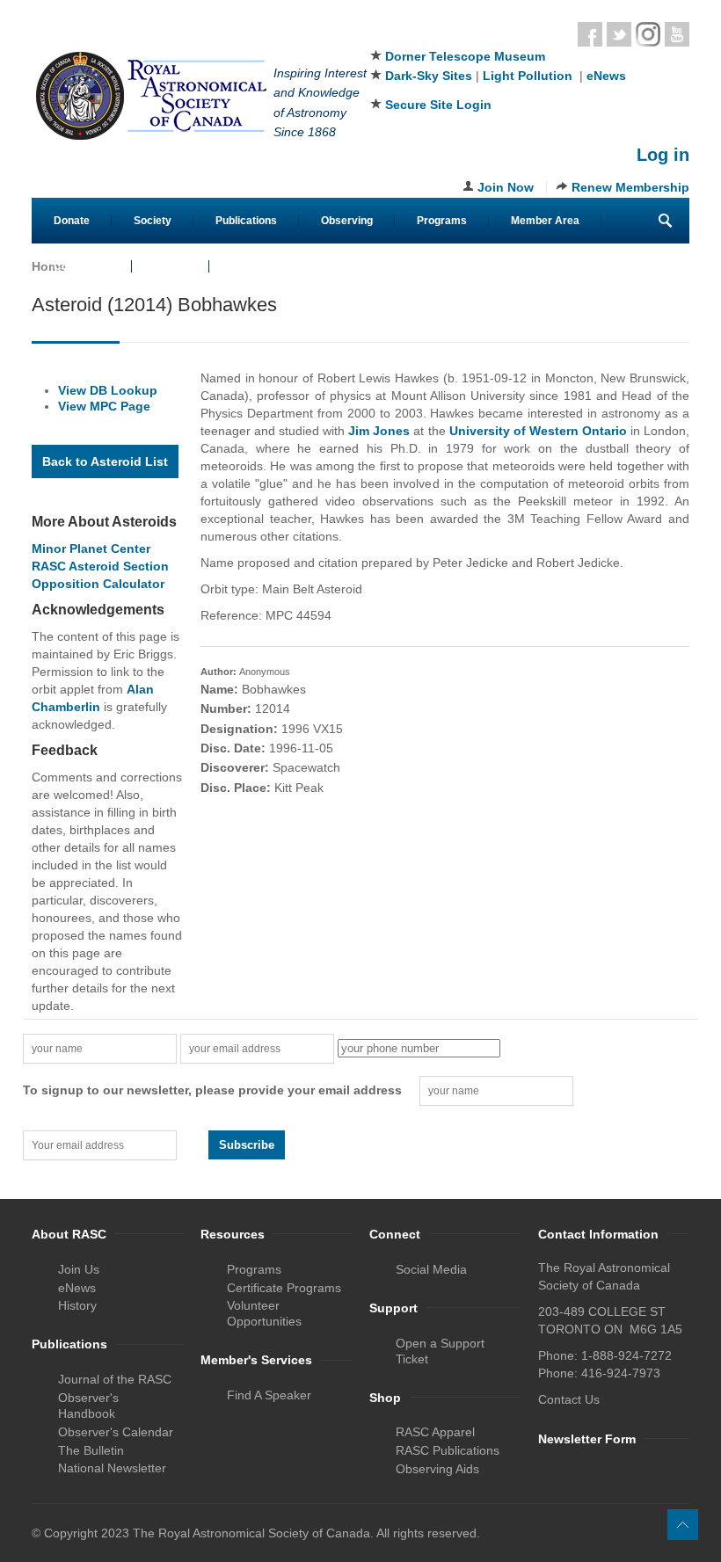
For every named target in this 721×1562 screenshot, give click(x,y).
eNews (606, 76)
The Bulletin (91, 1450)
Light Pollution (527, 76)
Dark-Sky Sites (428, 76)
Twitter (619, 34)
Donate (72, 220)
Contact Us (82, 266)
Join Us (78, 1269)
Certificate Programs (284, 1288)
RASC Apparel (435, 1432)
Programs (442, 220)
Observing (347, 220)
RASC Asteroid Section (100, 566)
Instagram (648, 34)
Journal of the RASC (114, 1379)
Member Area (545, 220)
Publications (246, 220)
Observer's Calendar (115, 1432)
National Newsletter (112, 1468)
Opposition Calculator (98, 584)
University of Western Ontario (538, 431)
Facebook (590, 34)
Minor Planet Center (91, 548)
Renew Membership (630, 187)
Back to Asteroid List (105, 461)
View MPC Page (104, 406)
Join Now (505, 187)
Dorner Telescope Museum (465, 56)
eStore (170, 266)
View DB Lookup (107, 390)
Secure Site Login (438, 105)
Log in (663, 154)
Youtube (677, 34)
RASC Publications (447, 1450)
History (77, 1305)
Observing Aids (437, 1469)
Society (152, 220)
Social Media (431, 1269)
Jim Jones (379, 431)
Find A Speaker (269, 1395)
